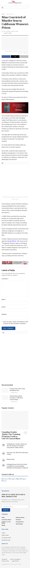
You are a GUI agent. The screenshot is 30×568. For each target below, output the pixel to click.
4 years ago (13, 392)
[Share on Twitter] (15, 56)
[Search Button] (27, 2)
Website (4, 314)
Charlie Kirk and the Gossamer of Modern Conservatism (16, 397)
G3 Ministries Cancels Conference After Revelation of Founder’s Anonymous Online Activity (17, 445)
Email (4, 307)
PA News (18, 519)
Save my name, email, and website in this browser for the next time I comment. (15, 322)
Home (3, 14)
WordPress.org (6, 540)
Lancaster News (6, 519)
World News (19, 524)
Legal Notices (15, 561)
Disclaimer (4, 559)
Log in (3, 532)
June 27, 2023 (7, 33)
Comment (5, 278)
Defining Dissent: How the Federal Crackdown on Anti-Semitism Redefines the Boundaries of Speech (17, 466)
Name (4, 299)
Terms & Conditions (15, 559)
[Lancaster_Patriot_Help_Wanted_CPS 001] (15, 356)
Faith (3, 517)
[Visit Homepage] (15, 2)
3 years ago (13, 401)
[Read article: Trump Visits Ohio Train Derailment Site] (5, 390)
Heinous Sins (10, 459)
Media (3, 525)
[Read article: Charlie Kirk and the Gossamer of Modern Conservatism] (5, 397)
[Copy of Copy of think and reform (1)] (15, 107)
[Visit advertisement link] (15, 262)
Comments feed (6, 537)
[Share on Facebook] (6, 56)
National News (10, 14)
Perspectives (20, 521)
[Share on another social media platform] (24, 56)
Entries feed (5, 535)
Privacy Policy (5, 561)
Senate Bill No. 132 (13, 241)
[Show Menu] (2, 2)
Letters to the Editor (6, 522)
